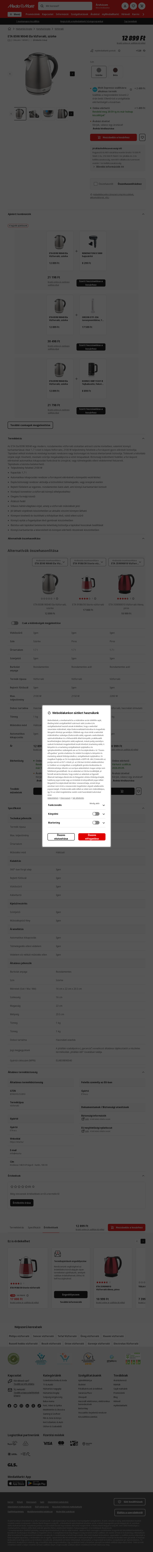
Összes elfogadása (92, 836)
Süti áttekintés (78, 798)
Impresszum (65, 798)
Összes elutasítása (61, 836)
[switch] (96, 814)
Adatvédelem (53, 798)
